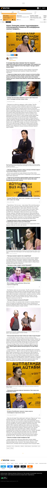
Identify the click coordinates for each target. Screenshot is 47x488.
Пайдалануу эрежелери (12, 473)
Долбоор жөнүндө (4, 473)
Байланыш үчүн (20, 473)
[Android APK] (4, 478)
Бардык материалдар (12, 60)
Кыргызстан (3, 463)
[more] (39, 101)
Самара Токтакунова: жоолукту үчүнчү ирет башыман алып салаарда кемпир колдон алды (22, 98)
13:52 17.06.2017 (9, 31)
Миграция (21, 463)
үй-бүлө (12, 448)
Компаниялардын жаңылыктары (36, 473)
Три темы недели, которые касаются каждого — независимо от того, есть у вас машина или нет (9, 18)
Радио (8, 409)
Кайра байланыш (31, 474)
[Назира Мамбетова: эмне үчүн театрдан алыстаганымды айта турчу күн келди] (23, 189)
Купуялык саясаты (4, 474)
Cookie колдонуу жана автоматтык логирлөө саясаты (17, 474)
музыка (8, 448)
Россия (16, 463)
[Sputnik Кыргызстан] (6, 9)
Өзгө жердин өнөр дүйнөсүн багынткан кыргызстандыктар (18, 283)
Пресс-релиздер (26, 473)
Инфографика (31, 463)
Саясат (8, 463)
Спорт (25, 463)
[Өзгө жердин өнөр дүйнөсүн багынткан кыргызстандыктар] (23, 274)
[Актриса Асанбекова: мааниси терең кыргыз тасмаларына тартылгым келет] (23, 400)
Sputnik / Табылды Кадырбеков (12, 253)
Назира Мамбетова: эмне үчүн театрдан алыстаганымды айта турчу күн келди (23, 198)
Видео (36, 463)
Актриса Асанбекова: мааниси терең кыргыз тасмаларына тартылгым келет (20, 411)
